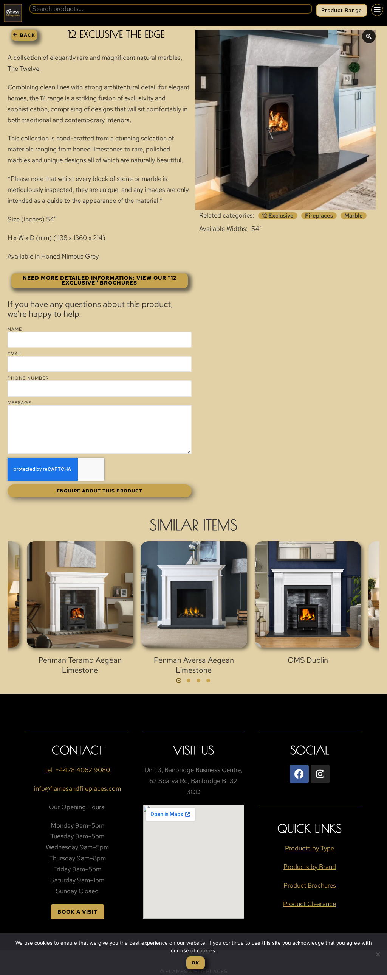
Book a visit (77, 911)
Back (27, 35)
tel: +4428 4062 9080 (77, 770)
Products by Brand (309, 867)
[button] (179, 680)
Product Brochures (309, 885)
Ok (196, 963)
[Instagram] (320, 774)
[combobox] (170, 9)
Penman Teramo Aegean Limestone (80, 665)
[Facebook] (299, 774)
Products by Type (309, 848)
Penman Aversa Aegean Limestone (194, 665)
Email (15, 354)
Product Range (341, 10)
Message (19, 402)
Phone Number (28, 378)
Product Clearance (309, 904)
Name (15, 329)
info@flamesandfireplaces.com (77, 788)
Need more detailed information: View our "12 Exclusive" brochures (99, 280)
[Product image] (80, 594)
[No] (377, 954)
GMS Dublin (308, 660)
